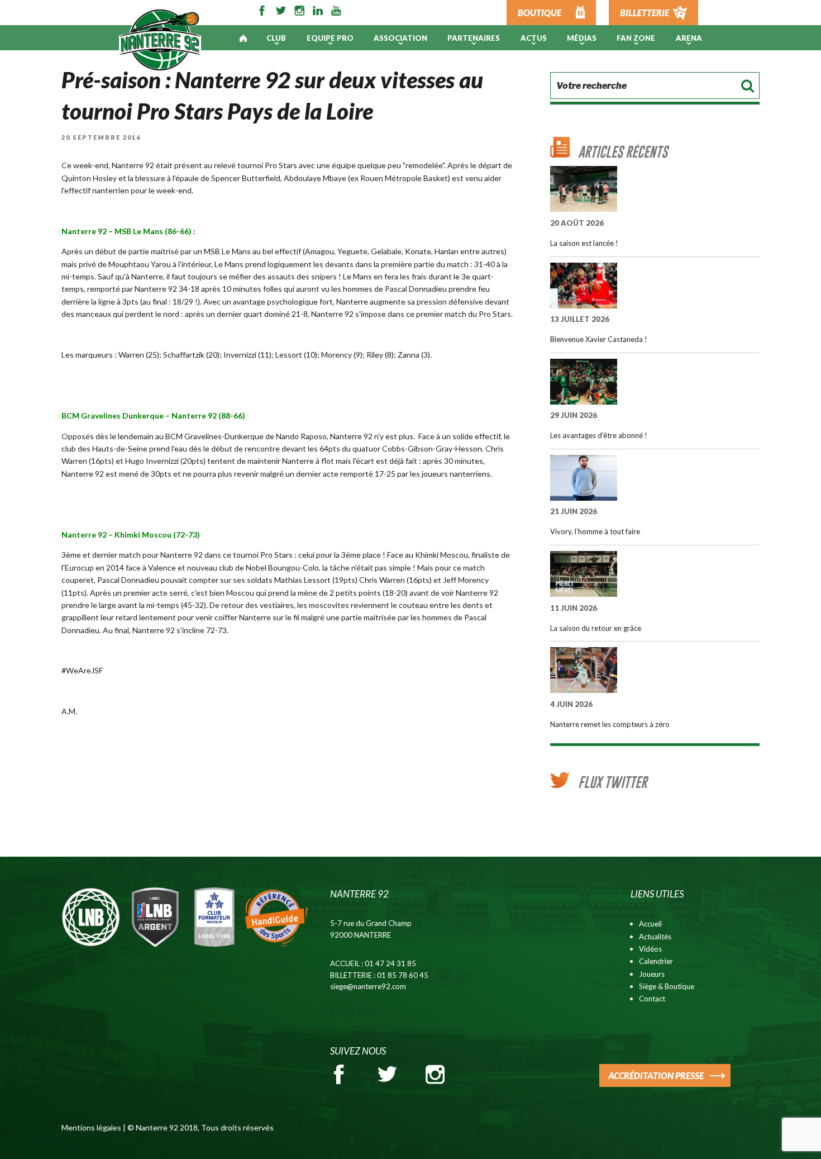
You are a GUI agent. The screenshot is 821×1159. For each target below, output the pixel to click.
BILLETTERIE (644, 12)
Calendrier (656, 961)
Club (276, 38)
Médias (581, 38)
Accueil (650, 923)
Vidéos (650, 948)
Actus (534, 38)
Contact (652, 998)
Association (400, 38)
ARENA (689, 38)
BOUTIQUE (539, 12)
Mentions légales (91, 1127)
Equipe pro (330, 38)
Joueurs (652, 974)
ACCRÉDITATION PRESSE (656, 1075)
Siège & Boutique (666, 986)
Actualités (655, 936)
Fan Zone (636, 38)
